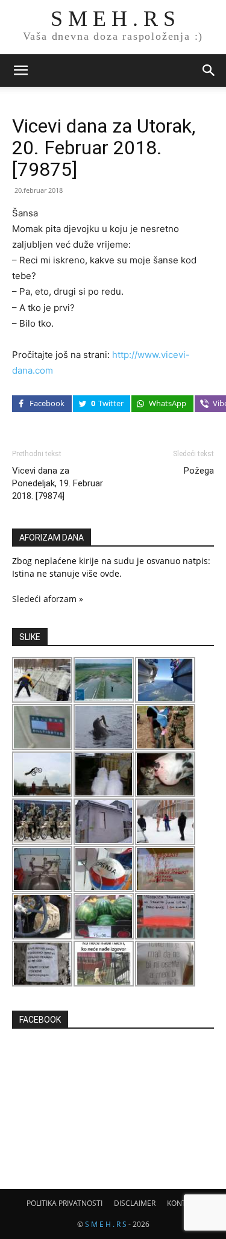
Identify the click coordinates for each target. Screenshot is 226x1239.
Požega (199, 470)
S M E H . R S (106, 1224)
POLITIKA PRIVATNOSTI (64, 1203)
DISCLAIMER (134, 1203)
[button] (20, 70)
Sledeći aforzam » (47, 598)
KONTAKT (183, 1203)
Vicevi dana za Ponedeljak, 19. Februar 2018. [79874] (57, 483)
